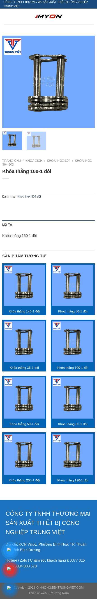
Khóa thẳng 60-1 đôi (72, 311)
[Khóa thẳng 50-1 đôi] (24, 398)
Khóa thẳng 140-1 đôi (24, 311)
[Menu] (6, 16)
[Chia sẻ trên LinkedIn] (47, 207)
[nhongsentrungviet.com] (48, 16)
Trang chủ (11, 160)
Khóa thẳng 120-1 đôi (72, 480)
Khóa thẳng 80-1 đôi (72, 424)
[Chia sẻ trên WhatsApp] (6, 207)
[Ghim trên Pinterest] (39, 207)
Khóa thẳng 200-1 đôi (24, 480)
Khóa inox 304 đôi (29, 196)
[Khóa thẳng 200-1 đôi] (24, 454)
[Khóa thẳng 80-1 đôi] (72, 398)
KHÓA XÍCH (33, 160)
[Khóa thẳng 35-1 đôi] (24, 341)
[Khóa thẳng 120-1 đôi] (72, 454)
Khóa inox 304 (58, 160)
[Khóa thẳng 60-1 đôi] (72, 285)
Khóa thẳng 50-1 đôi (24, 424)
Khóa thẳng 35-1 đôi (24, 367)
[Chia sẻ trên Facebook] (14, 207)
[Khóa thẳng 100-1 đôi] (72, 341)
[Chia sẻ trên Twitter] (22, 207)
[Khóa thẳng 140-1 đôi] (24, 285)
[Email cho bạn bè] (31, 207)
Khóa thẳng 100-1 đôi (72, 367)
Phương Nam (59, 593)
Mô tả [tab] (7, 224)
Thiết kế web (38, 593)
